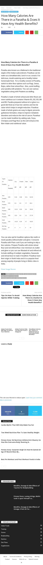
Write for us (22, 559)
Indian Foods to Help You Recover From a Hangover (21, 330)
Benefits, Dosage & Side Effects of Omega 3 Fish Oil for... (27, 508)
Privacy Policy (28, 556)
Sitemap (37, 556)
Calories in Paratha (30, 274)
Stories (3, 532)
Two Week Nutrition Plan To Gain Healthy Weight (20, 432)
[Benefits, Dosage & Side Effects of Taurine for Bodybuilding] (6, 489)
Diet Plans (4, 542)
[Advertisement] (21, 154)
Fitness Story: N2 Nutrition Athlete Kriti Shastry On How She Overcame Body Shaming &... (21, 441)
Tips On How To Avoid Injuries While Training (10, 296)
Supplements (5, 546)
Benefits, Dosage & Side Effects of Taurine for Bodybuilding (27, 487)
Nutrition (5, 11)
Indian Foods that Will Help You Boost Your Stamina (7, 330)
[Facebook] (21, 309)
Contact (7, 559)
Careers (14, 559)
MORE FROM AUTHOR (29, 315)
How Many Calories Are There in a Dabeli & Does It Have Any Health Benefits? (35, 331)
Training (3, 529)
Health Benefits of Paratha (10, 276)
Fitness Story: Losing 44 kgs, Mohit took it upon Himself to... (27, 497)
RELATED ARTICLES (13, 315)
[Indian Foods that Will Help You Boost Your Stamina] (7, 323)
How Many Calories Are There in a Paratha (14, 278)
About (5, 556)
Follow (21, 407)
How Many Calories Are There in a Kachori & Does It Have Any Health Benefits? (32, 298)
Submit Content (33, 559)
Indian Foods (14, 11)
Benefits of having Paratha (14, 274)
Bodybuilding (5, 536)
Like (8, 407)
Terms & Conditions (15, 556)
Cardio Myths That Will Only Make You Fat (17, 425)
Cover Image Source (8, 269)
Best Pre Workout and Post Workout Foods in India (20, 459)
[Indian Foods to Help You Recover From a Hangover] (21, 323)
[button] (39, 3)
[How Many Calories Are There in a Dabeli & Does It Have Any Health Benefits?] (35, 323)
